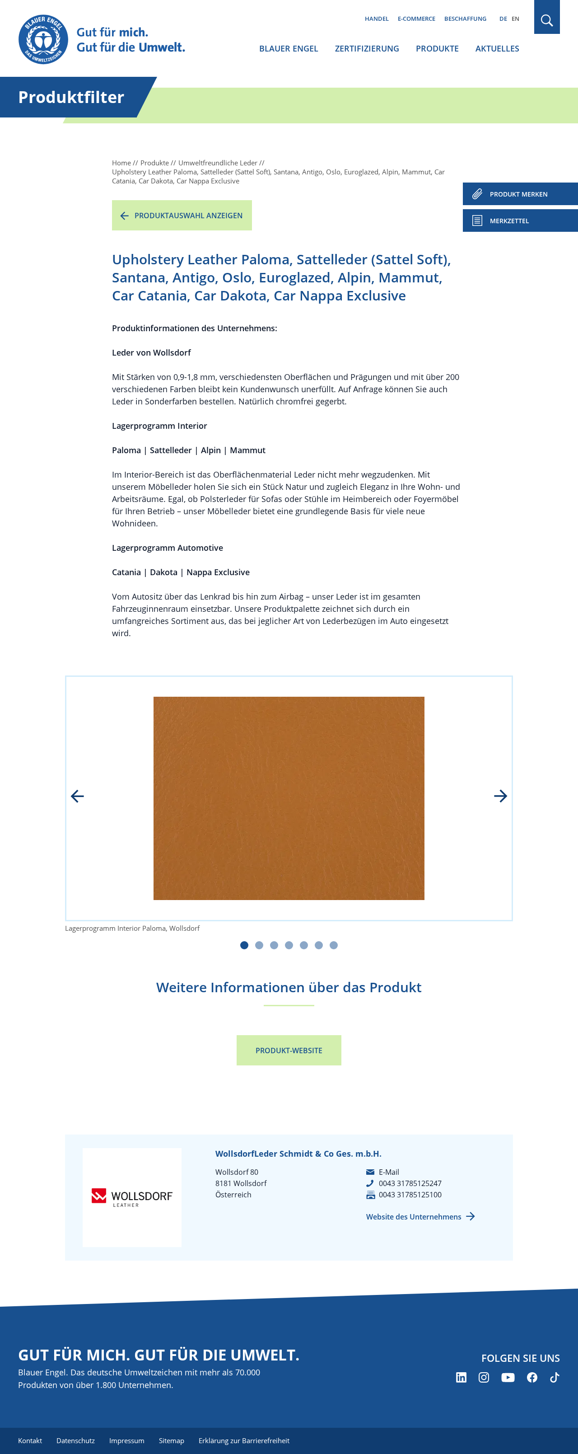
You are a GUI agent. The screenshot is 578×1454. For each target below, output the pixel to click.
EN (515, 18)
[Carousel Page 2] (259, 945)
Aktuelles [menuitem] (497, 48)
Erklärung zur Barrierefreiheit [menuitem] (244, 1440)
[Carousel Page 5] (304, 945)
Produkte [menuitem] (437, 48)
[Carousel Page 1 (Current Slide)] (244, 945)
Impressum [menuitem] (126, 1440)
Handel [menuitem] (377, 18)
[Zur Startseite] (110, 40)
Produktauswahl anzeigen (189, 215)
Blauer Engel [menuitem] (288, 48)
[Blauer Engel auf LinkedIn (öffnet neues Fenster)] (461, 1377)
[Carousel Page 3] (274, 945)
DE (503, 18)
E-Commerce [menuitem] (416, 18)
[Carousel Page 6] (319, 945)
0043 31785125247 (410, 1183)
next (494, 797)
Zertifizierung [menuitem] (367, 48)
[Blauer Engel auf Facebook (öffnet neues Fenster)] (532, 1377)
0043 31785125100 (410, 1195)
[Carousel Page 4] (289, 945)
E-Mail (389, 1172)
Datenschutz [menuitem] (75, 1440)
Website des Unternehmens (413, 1217)
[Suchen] (547, 20)
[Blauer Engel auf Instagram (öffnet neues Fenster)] (484, 1377)
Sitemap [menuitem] (171, 1440)
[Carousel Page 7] (334, 945)
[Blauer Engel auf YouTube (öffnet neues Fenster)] (508, 1377)
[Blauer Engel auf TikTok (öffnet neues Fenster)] (555, 1377)
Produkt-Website (289, 1050)
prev (83, 797)
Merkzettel (509, 220)
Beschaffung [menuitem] (465, 18)
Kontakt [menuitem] (30, 1440)
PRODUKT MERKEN (519, 194)
